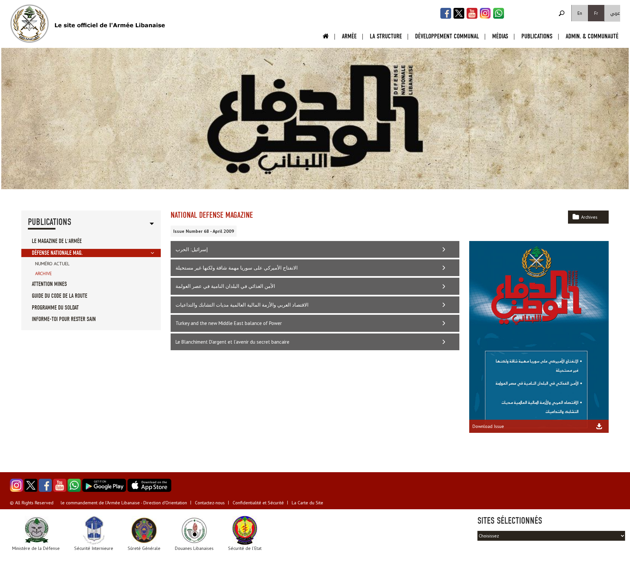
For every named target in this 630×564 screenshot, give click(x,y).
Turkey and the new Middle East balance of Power (229, 323)
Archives (589, 217)
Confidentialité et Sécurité (258, 503)
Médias (500, 36)
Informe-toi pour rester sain (64, 319)
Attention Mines (49, 284)
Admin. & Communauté (592, 36)
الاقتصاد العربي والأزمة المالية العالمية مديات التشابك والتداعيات (242, 305)
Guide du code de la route (59, 295)
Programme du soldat (55, 307)
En (580, 13)
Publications (537, 36)
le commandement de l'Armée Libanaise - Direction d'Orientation (124, 503)
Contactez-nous (210, 503)
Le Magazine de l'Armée (57, 241)
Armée (349, 36)
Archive (43, 273)
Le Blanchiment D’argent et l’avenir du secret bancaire (232, 342)
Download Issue (488, 426)
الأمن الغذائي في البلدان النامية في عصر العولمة (225, 286)
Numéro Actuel (52, 264)
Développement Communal (447, 36)
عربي (615, 13)
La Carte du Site (307, 503)
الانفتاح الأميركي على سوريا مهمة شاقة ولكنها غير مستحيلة (237, 268)
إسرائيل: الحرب (192, 249)
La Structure (386, 36)
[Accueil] (29, 23)
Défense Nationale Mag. (57, 253)
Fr (596, 13)
